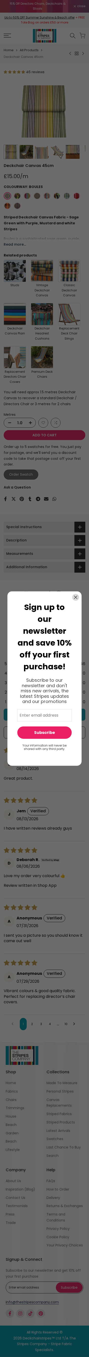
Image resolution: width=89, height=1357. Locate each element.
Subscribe (44, 732)
